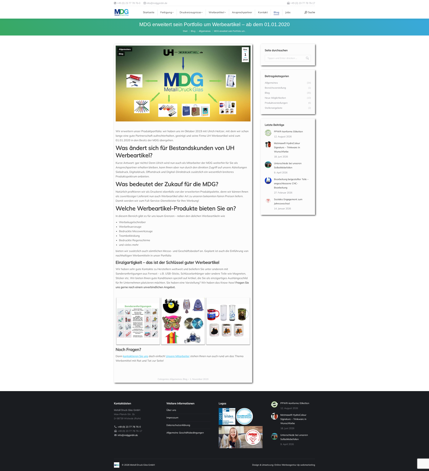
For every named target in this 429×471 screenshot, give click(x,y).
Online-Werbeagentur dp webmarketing (294, 464)
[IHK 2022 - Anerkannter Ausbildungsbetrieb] (227, 423)
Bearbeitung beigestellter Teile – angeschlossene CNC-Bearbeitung (291, 183)
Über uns (171, 410)
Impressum (172, 417)
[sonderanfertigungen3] (228, 321)
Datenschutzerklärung (178, 425)
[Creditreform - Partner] (244, 423)
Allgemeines (125, 49)
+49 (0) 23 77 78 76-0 (128, 3)
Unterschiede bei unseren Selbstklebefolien (287, 165)
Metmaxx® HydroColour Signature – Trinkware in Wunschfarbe (287, 147)
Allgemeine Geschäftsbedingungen (185, 432)
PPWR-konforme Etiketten (288, 131)
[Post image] (268, 132)
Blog (121, 54)
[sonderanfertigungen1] (138, 321)
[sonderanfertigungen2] (183, 320)
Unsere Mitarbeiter (178, 356)
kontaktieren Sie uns (135, 356)
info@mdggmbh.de (156, 3)
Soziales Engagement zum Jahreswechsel (288, 201)
